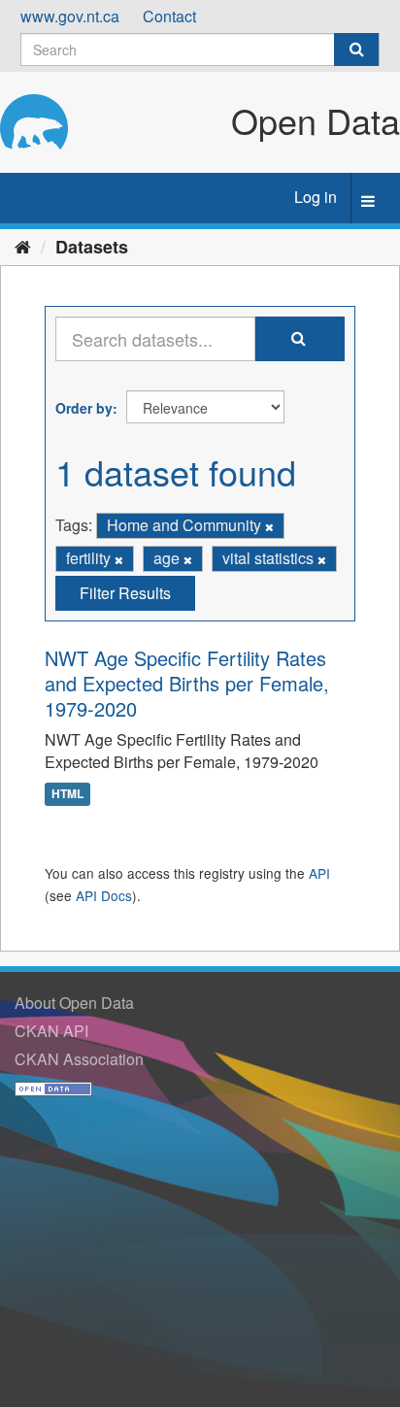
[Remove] (269, 526)
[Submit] (356, 49)
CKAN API (51, 1031)
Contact (169, 16)
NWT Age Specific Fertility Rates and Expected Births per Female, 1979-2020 (187, 683)
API (319, 873)
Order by (84, 408)
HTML (67, 793)
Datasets (91, 246)
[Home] (23, 245)
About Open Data (74, 1002)
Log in (315, 196)
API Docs (104, 895)
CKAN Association (79, 1059)
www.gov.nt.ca (69, 16)
